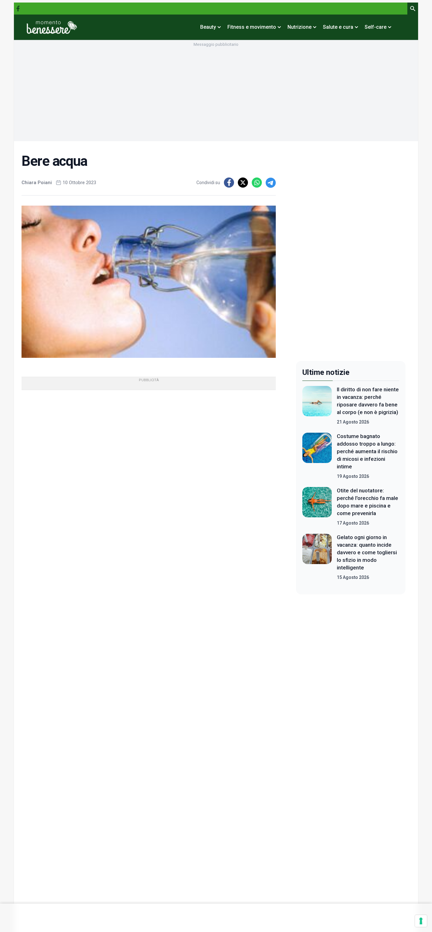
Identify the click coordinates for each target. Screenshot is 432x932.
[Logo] (52, 27)
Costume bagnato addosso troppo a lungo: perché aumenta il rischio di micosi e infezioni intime (367, 451)
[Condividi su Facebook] (229, 182)
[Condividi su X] (243, 182)
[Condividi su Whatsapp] (257, 182)
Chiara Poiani (37, 182)
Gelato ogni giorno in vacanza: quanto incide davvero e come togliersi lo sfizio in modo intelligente (367, 552)
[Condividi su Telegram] (271, 182)
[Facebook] (18, 8)
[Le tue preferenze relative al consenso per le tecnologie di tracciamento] (421, 921)
